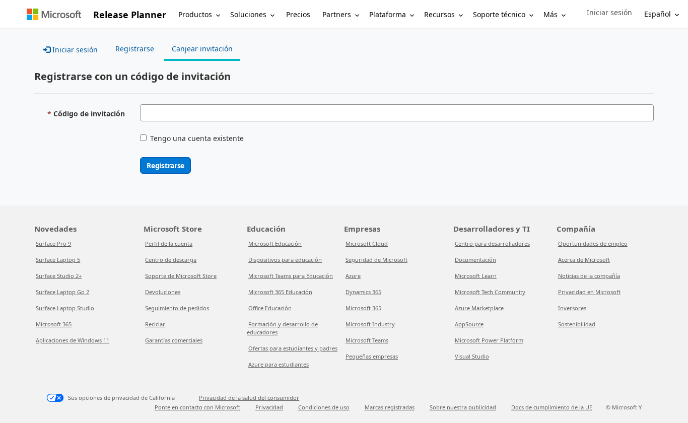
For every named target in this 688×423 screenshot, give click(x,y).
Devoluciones (162, 292)
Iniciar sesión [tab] (74, 49)
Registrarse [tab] (134, 48)
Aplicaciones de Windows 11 (72, 340)
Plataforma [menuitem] (387, 14)
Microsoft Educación (275, 243)
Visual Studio (472, 356)
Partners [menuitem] (336, 14)
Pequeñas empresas (372, 356)
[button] (609, 13)
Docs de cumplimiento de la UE (551, 407)
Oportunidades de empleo (593, 243)
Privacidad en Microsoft (589, 292)
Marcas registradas (390, 407)
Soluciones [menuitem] (248, 14)
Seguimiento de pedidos (177, 308)
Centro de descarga (170, 259)
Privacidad (269, 407)
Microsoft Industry (370, 324)
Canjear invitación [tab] (202, 48)
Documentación (475, 259)
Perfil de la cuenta (168, 243)
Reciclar (155, 324)
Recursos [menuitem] (439, 14)
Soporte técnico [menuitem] (499, 14)
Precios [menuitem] (298, 14)
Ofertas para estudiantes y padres (292, 348)
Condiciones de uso (324, 407)
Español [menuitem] (657, 14)
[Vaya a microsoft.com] (54, 14)
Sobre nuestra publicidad (463, 407)
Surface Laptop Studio (65, 308)
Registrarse (165, 165)
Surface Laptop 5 (58, 259)
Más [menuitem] (550, 14)
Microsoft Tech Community (490, 292)
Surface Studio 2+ (59, 275)
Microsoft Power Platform (489, 340)
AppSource (469, 324)
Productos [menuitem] (195, 14)
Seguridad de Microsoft (376, 259)
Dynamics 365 (363, 292)
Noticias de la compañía (589, 275)
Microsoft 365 (54, 324)
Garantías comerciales (173, 340)
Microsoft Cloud (367, 243)
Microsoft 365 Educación (280, 292)
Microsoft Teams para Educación (290, 275)
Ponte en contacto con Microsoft (197, 407)
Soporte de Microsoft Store (181, 275)
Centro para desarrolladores (492, 243)
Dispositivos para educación (285, 259)
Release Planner (129, 15)
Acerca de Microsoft (584, 259)
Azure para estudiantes (278, 364)
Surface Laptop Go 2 (62, 292)
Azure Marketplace (479, 308)
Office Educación (270, 308)
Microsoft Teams (367, 340)
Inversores (572, 308)
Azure (353, 275)
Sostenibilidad (576, 324)
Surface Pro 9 (53, 243)
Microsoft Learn (476, 275)
